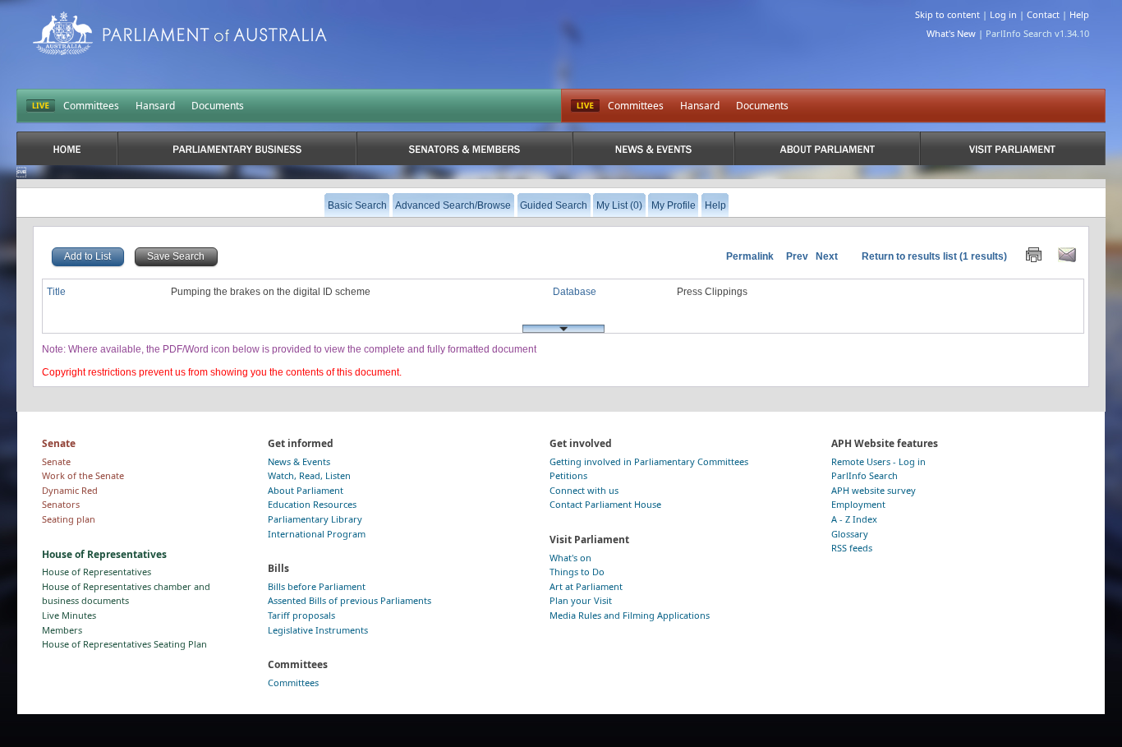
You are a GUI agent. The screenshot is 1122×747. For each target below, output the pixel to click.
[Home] (66, 148)
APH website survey (873, 490)
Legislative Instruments (318, 630)
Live (585, 106)
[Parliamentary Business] (236, 148)
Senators (61, 504)
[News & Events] (653, 148)
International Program (317, 534)
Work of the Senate (83, 475)
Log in (1003, 14)
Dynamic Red (70, 490)
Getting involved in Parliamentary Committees (649, 461)
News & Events (299, 461)
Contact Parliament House (605, 504)
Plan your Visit (581, 600)
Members (62, 630)
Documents (217, 106)
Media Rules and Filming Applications (630, 615)
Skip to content (947, 14)
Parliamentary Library (315, 519)
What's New (951, 33)
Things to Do (577, 571)
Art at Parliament (586, 586)
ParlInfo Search (864, 475)
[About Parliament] (827, 148)
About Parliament (305, 490)
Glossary (849, 534)
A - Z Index (854, 519)
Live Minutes (69, 615)
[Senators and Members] (464, 148)
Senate (56, 461)
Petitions (568, 475)
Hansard (155, 106)
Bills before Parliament (317, 586)
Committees (91, 106)
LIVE (40, 106)
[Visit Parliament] (1012, 148)
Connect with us (584, 490)
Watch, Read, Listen (309, 475)
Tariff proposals (301, 615)
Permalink (750, 256)
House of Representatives (96, 571)
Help (1079, 14)
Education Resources (312, 504)
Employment (858, 504)
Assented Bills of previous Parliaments (349, 600)
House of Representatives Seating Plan (124, 644)
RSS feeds (851, 548)
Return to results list (909, 256)
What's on (570, 557)
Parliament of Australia (180, 33)
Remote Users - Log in (878, 461)
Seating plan (68, 519)
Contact (1043, 14)
